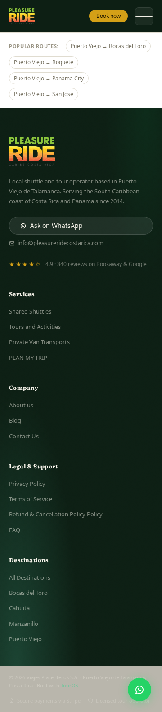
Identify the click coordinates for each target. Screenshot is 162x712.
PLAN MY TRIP (28, 358)
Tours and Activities (35, 327)
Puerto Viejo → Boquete (43, 62)
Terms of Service (30, 499)
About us (21, 405)
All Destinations (29, 577)
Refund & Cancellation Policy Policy (56, 514)
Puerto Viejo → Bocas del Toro (108, 46)
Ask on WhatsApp (56, 225)
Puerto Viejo (25, 639)
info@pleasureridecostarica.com (61, 243)
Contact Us (24, 436)
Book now (108, 16)
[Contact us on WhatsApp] (139, 689)
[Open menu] (144, 16)
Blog (15, 420)
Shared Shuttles (30, 311)
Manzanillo (23, 624)
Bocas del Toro (28, 593)
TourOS (69, 685)
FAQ (14, 530)
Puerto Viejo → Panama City (49, 78)
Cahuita (19, 608)
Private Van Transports (39, 342)
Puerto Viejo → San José (43, 94)
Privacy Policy (27, 484)
